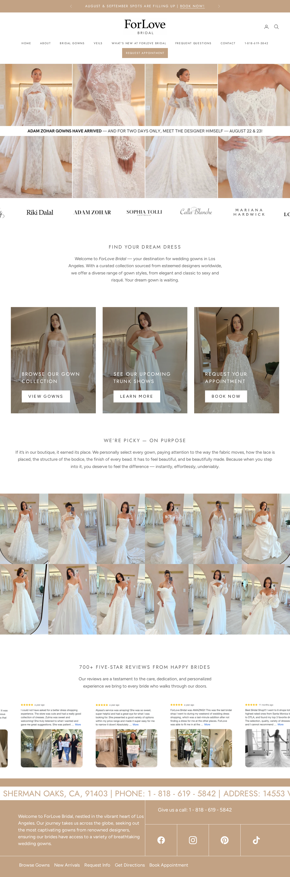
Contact (228, 43)
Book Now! (192, 6)
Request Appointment (145, 53)
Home (26, 43)
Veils (98, 43)
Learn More (137, 396)
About (45, 43)
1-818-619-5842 (256, 43)
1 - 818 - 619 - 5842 (210, 810)
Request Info (97, 865)
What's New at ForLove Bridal (139, 43)
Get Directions (130, 865)
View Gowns (45, 396)
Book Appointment (168, 865)
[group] (145, 131)
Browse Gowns (34, 865)
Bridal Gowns (72, 43)
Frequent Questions (193, 43)
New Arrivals (67, 865)
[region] (145, 131)
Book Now (226, 396)
